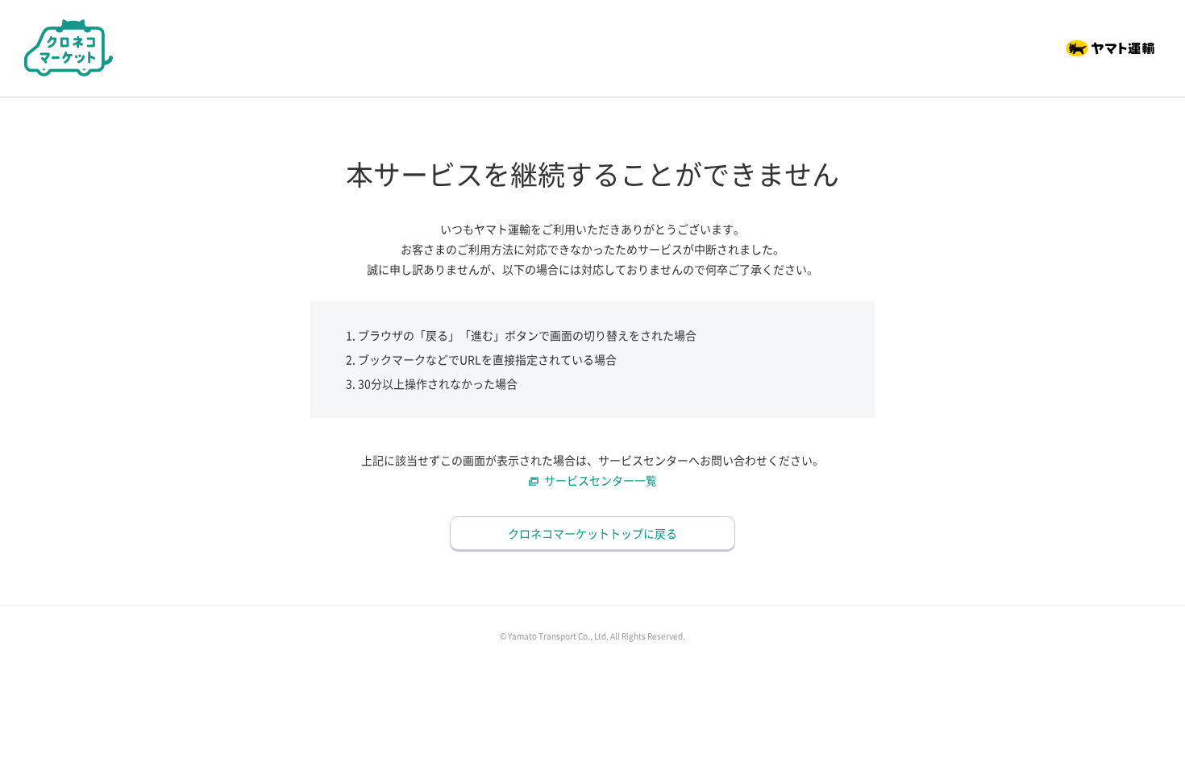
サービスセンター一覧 (600, 480)
